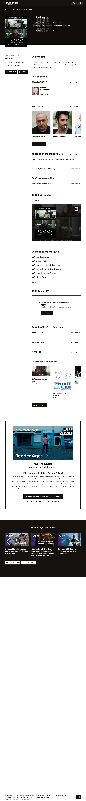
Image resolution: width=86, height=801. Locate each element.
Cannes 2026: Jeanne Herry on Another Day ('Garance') (40, 551)
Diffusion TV (9, 59)
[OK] (78, 797)
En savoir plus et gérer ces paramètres (17, 799)
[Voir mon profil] (80, 3)
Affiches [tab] (37, 200)
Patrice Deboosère (58, 22)
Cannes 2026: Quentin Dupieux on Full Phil (67, 550)
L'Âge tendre (29, 473)
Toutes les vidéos (28, 562)
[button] (76, 209)
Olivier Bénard (59, 136)
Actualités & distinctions (14, 62)
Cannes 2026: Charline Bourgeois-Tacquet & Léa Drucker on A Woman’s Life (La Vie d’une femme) (16, 552)
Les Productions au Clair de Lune (61, 25)
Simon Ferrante (38, 136)
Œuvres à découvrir (12, 65)
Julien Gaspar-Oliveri (52, 473)
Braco (77, 381)
